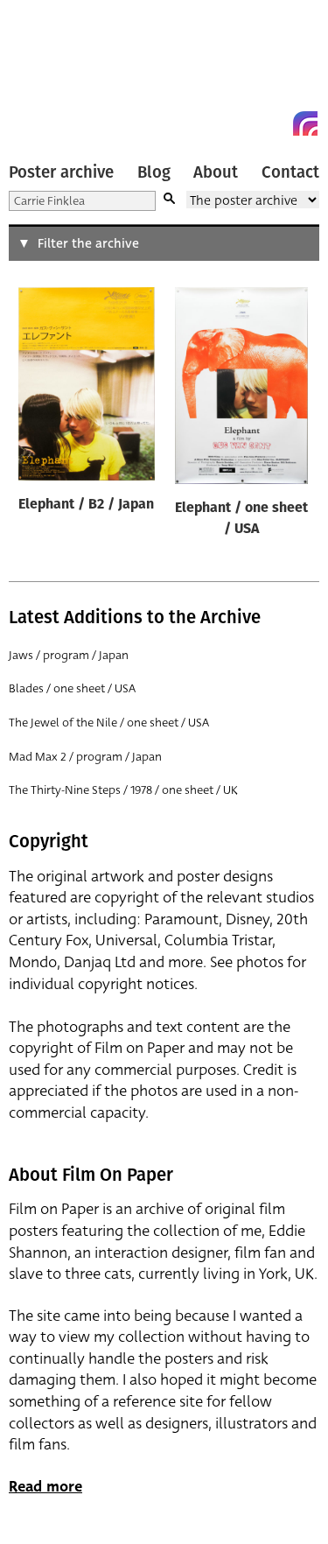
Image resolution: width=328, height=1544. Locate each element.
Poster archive (61, 172)
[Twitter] (242, 123)
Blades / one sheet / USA (72, 688)
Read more (45, 1487)
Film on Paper (48, 72)
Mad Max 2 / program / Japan (85, 756)
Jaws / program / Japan (69, 655)
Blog (154, 172)
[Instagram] (305, 123)
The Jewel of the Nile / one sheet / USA (109, 722)
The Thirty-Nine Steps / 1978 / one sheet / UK (123, 790)
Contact (290, 172)
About (215, 172)
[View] (86, 387)
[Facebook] (274, 123)
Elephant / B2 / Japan (86, 505)
